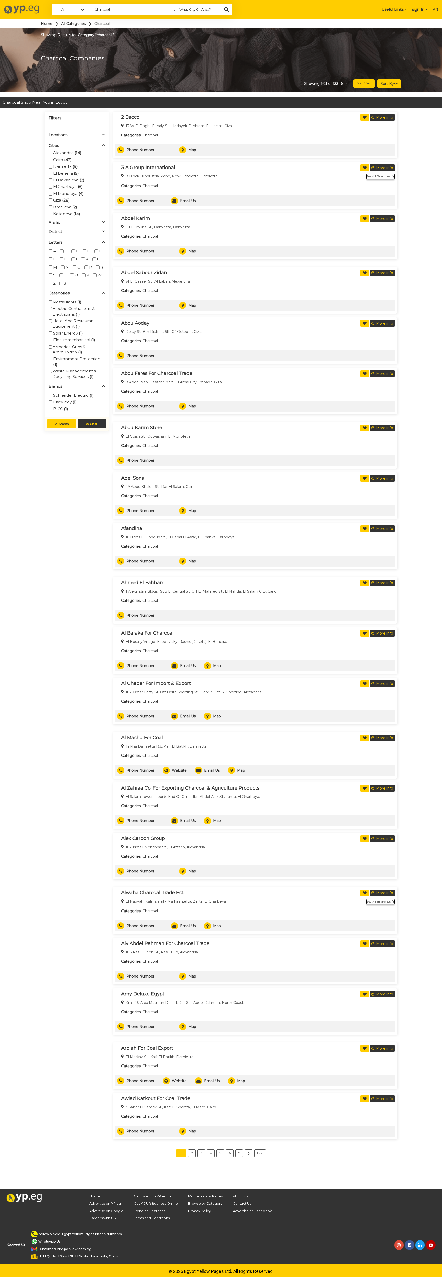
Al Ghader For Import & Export (156, 683)
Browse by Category (205, 1203)
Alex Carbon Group (143, 838)
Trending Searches (149, 1211)
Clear (93, 424)
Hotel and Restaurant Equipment (74, 323)
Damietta (65, 166)
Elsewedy (65, 401)
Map (192, 150)
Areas (54, 222)
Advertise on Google (106, 1211)
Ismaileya (65, 207)
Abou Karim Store (141, 427)
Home (46, 23)
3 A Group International (148, 167)
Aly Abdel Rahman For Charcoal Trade (165, 943)
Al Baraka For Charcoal (147, 633)
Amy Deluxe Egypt (142, 994)
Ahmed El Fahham (143, 582)
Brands (55, 386)
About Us (240, 1196)
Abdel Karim (135, 218)
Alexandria (67, 152)
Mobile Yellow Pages (205, 1196)
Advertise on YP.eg (105, 1203)
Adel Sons (132, 478)
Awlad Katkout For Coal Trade (155, 1098)
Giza (61, 200)
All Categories (73, 23)
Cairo (62, 159)
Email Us (188, 200)
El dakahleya (68, 179)
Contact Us (242, 1203)
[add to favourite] (364, 117)
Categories (59, 293)
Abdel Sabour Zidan (144, 272)
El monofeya (68, 193)
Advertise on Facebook (252, 1211)
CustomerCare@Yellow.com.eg (64, 1249)
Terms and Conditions (152, 1218)
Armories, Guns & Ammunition (69, 349)
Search (64, 424)
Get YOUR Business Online (156, 1203)
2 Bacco (130, 117)
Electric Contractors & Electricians (74, 311)
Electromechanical (74, 339)
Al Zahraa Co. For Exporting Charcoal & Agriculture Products (190, 788)
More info (384, 117)
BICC (60, 408)
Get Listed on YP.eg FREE (155, 1196)
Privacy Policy (199, 1211)
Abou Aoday (135, 323)
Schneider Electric (73, 395)
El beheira (66, 173)
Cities (54, 145)
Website (179, 770)
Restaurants (67, 301)
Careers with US (102, 1218)
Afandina (131, 528)
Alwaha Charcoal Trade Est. (152, 892)
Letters (55, 242)
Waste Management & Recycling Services (74, 374)
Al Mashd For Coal (142, 737)
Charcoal (150, 135)
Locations (58, 135)
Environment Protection (76, 361)
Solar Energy (68, 333)
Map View (364, 83)
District (55, 232)
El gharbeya (68, 186)
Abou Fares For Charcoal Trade (156, 373)
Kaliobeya (66, 213)
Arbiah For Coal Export (147, 1048)
